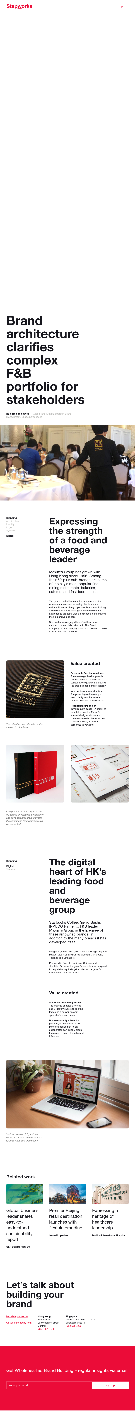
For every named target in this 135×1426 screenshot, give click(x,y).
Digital (10, 535)
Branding (11, 860)
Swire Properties (58, 1235)
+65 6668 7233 (73, 1325)
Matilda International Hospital (108, 1235)
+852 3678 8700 (46, 1328)
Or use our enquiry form (19, 1322)
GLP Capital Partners (18, 1246)
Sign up (110, 1385)
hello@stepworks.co (17, 1316)
